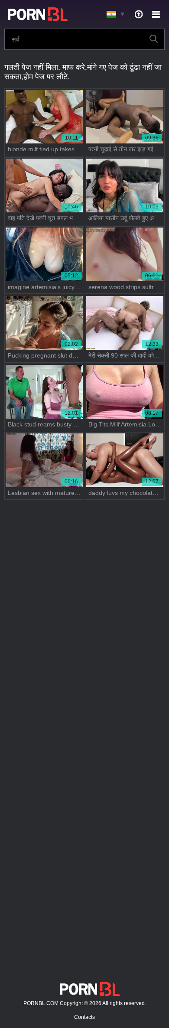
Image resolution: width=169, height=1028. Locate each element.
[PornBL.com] (36, 14)
